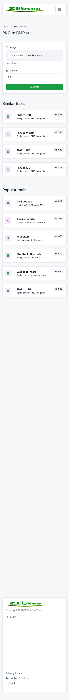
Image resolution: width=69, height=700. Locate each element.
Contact (10, 683)
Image (12, 47)
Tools (5, 26)
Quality (13, 70)
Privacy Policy (14, 673)
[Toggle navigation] (59, 9)
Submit (34, 86)
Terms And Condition (18, 678)
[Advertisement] (34, 446)
